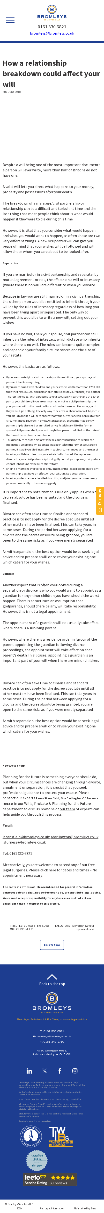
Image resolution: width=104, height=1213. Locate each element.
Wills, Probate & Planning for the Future (57, 803)
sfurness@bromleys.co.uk (24, 842)
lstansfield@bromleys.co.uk (26, 836)
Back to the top (52, 983)
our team (67, 809)
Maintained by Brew (85, 1208)
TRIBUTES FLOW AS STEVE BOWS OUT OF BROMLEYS (29, 927)
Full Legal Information (52, 1208)
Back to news (52, 944)
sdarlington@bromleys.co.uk (74, 836)
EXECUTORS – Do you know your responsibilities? (74, 927)
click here (48, 870)
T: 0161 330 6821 (52, 1031)
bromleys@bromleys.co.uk (52, 33)
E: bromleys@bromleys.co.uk (52, 1036)
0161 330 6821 (52, 27)
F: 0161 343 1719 (52, 1041)
